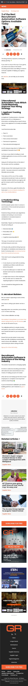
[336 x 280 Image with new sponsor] (14, 602)
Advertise (14, 662)
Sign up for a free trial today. (9, 347)
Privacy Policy (23, 680)
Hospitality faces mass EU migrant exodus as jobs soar (21, 430)
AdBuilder (8, 49)
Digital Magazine (14, 659)
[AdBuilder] (3, 50)
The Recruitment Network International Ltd (16, 682)
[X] (11, 54)
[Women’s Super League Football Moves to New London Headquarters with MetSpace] (14, 448)
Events (14, 648)
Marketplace (14, 645)
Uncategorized (15, 11)
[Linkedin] (7, 54)
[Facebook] (14, 54)
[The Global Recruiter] (14, 2)
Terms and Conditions (12, 680)
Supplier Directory (14, 652)
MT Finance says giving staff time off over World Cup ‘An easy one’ (12, 485)
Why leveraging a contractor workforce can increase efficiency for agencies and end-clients (7, 431)
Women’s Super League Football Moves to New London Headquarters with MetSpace (13, 459)
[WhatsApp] (18, 54)
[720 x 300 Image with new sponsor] (14, 88)
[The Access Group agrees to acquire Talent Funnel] (14, 501)
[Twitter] (15, 634)
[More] (21, 54)
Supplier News (6, 464)
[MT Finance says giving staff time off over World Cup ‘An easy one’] (14, 475)
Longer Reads (14, 641)
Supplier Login (14, 655)
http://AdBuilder (14, 413)
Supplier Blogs (5, 11)
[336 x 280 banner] (14, 578)
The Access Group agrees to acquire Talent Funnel (13, 510)
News (14, 638)
